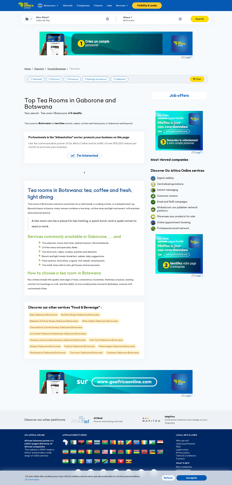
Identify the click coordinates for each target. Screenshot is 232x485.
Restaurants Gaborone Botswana (48, 352)
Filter (198, 79)
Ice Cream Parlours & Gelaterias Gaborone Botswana (58, 333)
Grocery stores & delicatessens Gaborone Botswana (58, 340)
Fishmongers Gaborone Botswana (117, 346)
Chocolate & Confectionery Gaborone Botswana (56, 327)
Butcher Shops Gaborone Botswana (80, 314)
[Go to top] (218, 467)
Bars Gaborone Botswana (43, 314)
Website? (121, 79)
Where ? (127, 17)
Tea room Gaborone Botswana (86, 352)
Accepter (191, 477)
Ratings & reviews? (97, 79)
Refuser (168, 477)
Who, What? (42, 17)
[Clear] (107, 19)
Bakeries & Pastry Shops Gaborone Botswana (54, 321)
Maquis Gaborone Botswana (45, 346)
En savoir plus (32, 479)
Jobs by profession (185, 443)
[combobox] (28, 19)
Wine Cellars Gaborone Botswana (100, 321)
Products (73, 79)
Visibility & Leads (147, 5)
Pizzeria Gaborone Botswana (79, 346)
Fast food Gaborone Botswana (106, 340)
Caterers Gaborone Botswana (123, 352)
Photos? (55, 79)
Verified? (37, 79)
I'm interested (87, 156)
